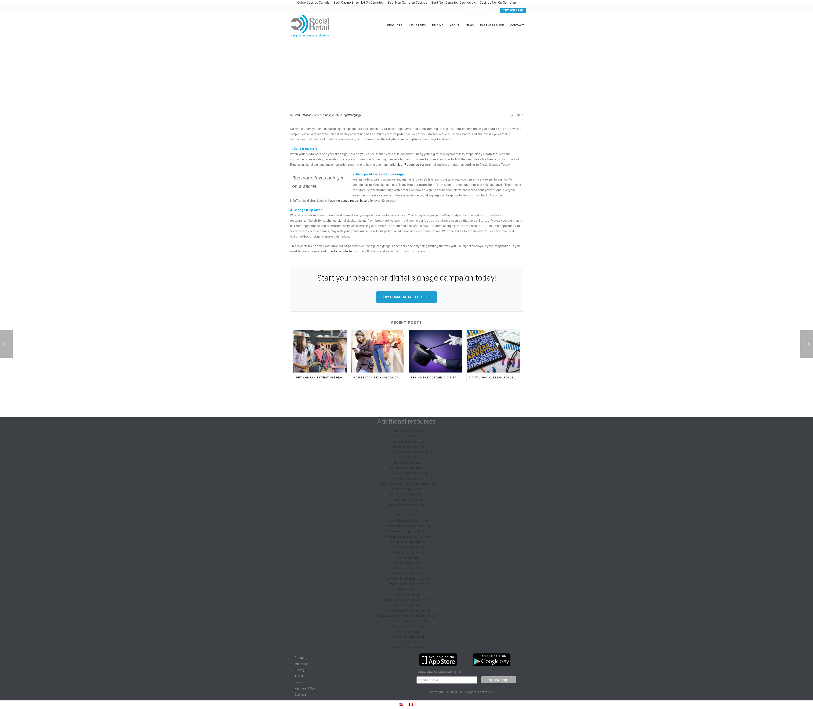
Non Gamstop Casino (407, 478)
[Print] (495, 115)
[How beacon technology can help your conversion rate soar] (377, 351)
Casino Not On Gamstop (407, 447)
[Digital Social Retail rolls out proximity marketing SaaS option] (493, 351)
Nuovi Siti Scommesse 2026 (408, 621)
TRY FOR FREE (513, 10)
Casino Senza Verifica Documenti (407, 600)
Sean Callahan (302, 115)
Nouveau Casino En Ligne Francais (408, 610)
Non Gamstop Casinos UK (407, 552)
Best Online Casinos (407, 462)
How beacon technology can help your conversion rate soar (378, 377)
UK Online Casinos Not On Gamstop (407, 536)
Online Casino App (407, 594)
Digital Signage (352, 115)
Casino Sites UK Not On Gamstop (407, 526)
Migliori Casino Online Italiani (408, 584)
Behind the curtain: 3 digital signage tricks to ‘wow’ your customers (436, 377)
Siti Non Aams (407, 589)
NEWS (470, 25)
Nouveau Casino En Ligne (407, 626)
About (299, 676)
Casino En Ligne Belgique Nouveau (408, 578)
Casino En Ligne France (407, 489)
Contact (517, 25)
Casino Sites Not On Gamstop (407, 452)
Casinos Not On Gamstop (408, 441)
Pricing (438, 25)
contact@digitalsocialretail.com (334, 9)
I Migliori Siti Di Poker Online (407, 436)
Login (492, 10)
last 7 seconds (408, 165)
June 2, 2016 (330, 115)
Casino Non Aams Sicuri (408, 547)
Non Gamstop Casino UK (407, 531)
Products (301, 657)
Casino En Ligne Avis (408, 605)
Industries (301, 664)
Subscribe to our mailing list (438, 672)
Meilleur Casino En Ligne (407, 573)
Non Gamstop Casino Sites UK (407, 505)
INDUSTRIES (417, 25)
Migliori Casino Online (407, 563)
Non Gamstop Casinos (408, 431)
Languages (367, 9)
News (298, 682)
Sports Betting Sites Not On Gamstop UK (408, 483)
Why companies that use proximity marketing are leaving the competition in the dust (321, 377)
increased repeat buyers (352, 201)
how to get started (340, 251)
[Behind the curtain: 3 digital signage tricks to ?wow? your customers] (435, 351)
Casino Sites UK (407, 515)
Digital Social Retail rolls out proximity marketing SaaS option (494, 377)
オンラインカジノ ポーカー (408, 642)
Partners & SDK (305, 688)
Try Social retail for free (406, 297)
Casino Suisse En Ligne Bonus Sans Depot (407, 615)
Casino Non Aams (408, 510)
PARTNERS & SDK (492, 25)
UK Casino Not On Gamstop (407, 468)
